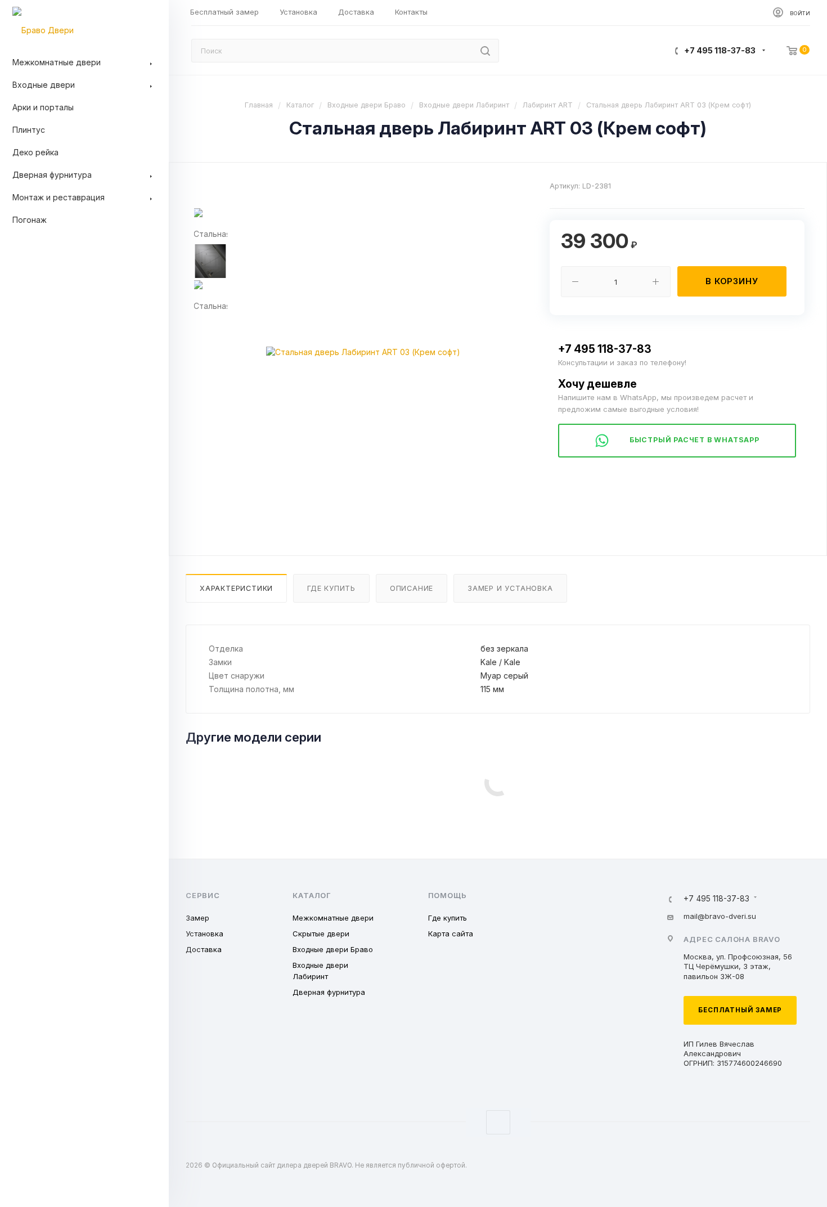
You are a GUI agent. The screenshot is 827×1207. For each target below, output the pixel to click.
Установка (204, 933)
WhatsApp (498, 1122)
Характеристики (236, 588)
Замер (197, 917)
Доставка (204, 949)
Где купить (331, 588)
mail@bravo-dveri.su (720, 916)
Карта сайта (450, 933)
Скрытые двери (321, 933)
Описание (411, 588)
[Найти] (485, 50)
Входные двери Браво (333, 949)
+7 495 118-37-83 (720, 50)
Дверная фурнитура (329, 992)
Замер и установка (510, 588)
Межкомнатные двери (333, 917)
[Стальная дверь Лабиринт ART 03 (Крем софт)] (363, 352)
